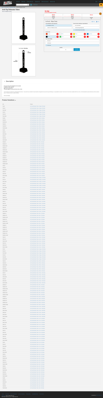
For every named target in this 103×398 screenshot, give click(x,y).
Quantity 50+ (91, 18)
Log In (33, 4)
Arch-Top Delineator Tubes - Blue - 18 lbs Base (37, 284)
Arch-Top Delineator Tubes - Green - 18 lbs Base (37, 306)
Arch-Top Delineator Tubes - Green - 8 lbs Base (37, 165)
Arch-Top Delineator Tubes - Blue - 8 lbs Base (37, 141)
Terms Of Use (41, 393)
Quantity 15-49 (72, 18)
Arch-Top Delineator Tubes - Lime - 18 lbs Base (37, 330)
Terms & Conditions (21, 393)
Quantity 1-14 (53, 18)
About (3, 393)
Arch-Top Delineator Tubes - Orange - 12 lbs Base (37, 177)
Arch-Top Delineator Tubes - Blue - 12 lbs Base (37, 213)
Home (3, 7)
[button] (93, 21)
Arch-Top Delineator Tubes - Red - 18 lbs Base (37, 366)
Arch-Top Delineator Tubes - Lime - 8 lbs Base (37, 342)
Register (36, 4)
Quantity (61, 47)
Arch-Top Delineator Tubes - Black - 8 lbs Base (37, 153)
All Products (7, 7)
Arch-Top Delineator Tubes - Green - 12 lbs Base (37, 237)
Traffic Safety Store (99, 395)
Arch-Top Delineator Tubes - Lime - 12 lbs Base (37, 318)
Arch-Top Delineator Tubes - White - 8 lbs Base (37, 118)
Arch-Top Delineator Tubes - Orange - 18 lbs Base (37, 249)
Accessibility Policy (35, 393)
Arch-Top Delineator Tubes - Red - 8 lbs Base (37, 379)
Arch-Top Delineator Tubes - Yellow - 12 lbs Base (37, 201)
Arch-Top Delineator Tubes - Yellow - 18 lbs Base (37, 272)
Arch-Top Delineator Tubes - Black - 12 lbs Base (37, 225)
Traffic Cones (4, 395)
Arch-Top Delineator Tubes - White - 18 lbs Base (37, 260)
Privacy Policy (28, 393)
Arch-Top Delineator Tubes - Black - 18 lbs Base (37, 296)
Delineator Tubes (12, 7)
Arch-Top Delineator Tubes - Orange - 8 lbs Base (37, 106)
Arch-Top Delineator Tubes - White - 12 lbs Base (37, 189)
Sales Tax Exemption (13, 393)
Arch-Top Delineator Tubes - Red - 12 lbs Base (37, 354)
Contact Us (7, 393)
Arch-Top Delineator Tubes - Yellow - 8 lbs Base (37, 131)
